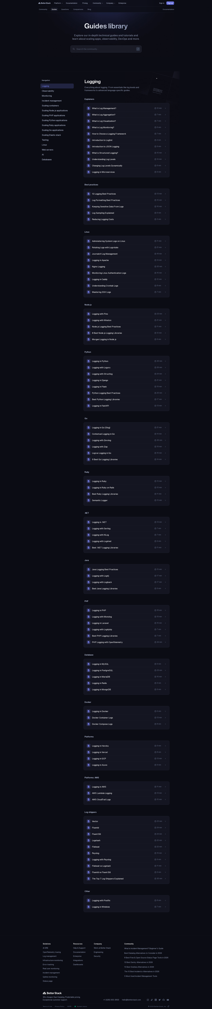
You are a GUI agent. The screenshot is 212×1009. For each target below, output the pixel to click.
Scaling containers (50, 106)
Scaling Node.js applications (55, 110)
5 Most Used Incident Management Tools (140, 976)
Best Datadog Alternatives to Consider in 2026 (143, 953)
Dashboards (78, 964)
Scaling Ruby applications (54, 125)
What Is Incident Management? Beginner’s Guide (143, 948)
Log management (49, 956)
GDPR (69, 1006)
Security (97, 956)
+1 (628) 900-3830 (111, 1000)
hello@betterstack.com (131, 1000)
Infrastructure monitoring (53, 960)
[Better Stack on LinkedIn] (156, 1000)
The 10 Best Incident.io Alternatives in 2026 (141, 971)
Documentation (168, 9)
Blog (89, 9)
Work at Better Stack (102, 948)
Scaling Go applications (52, 130)
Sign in (161, 3)
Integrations (78, 960)
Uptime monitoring (50, 977)
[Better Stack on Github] (164, 1000)
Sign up (170, 3)
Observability (48, 91)
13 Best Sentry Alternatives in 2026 (138, 962)
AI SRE (45, 948)
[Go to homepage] (44, 3)
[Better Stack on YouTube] (167, 1000)
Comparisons (78, 9)
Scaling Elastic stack (51, 135)
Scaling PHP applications (53, 115)
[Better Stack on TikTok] (152, 1000)
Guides (54, 9)
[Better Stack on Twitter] (160, 1000)
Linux (44, 145)
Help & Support (79, 948)
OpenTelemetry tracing (52, 952)
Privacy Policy (59, 1006)
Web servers (47, 150)
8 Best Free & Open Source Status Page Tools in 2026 (146, 958)
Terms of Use (47, 1006)
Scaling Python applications (54, 120)
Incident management (52, 101)
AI (43, 155)
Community (43, 9)
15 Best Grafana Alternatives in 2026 (139, 967)
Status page (48, 981)
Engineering (98, 952)
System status (82, 1006)
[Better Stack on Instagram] (148, 1000)
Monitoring (47, 96)
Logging (45, 86)
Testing (45, 140)
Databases (47, 159)
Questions (65, 9)
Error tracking (48, 964)
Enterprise (77, 956)
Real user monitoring (51, 968)
